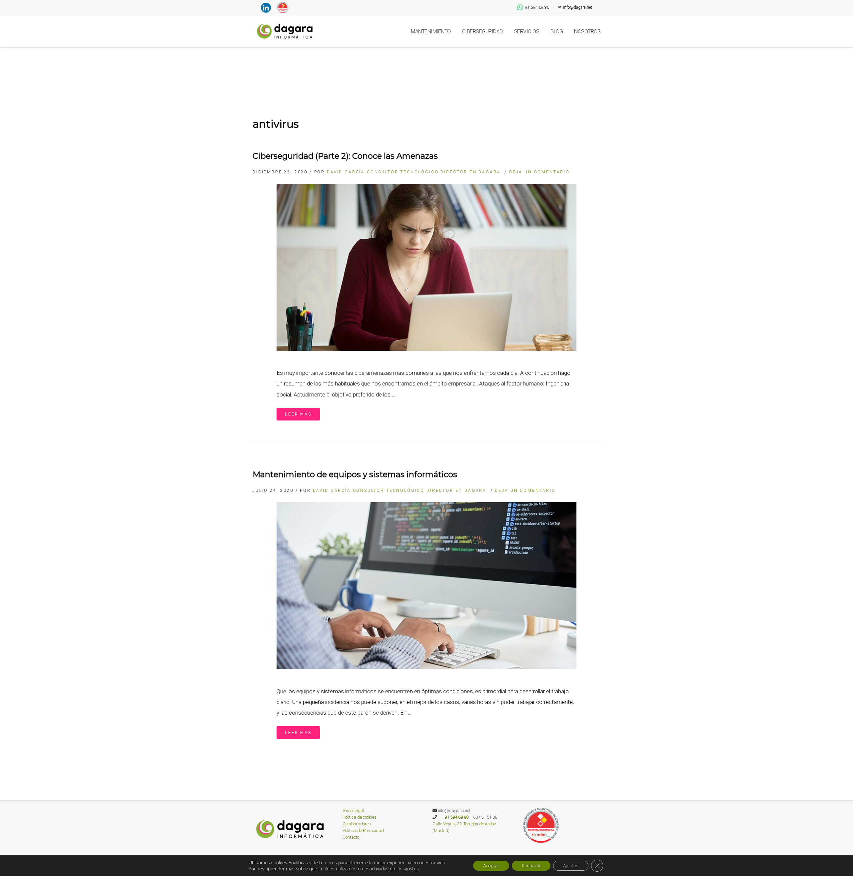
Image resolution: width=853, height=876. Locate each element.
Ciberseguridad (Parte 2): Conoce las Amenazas (345, 156)
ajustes (411, 868)
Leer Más (298, 414)
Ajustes (570, 865)
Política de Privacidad (363, 830)
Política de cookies (360, 817)
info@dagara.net (575, 7)
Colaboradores (357, 823)
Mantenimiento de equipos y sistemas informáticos (355, 474)
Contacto (351, 837)
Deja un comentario (539, 172)
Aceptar (491, 865)
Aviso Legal (353, 810)
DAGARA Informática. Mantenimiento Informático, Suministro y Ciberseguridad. (286, 31)
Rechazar (531, 865)
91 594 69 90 (537, 7)
